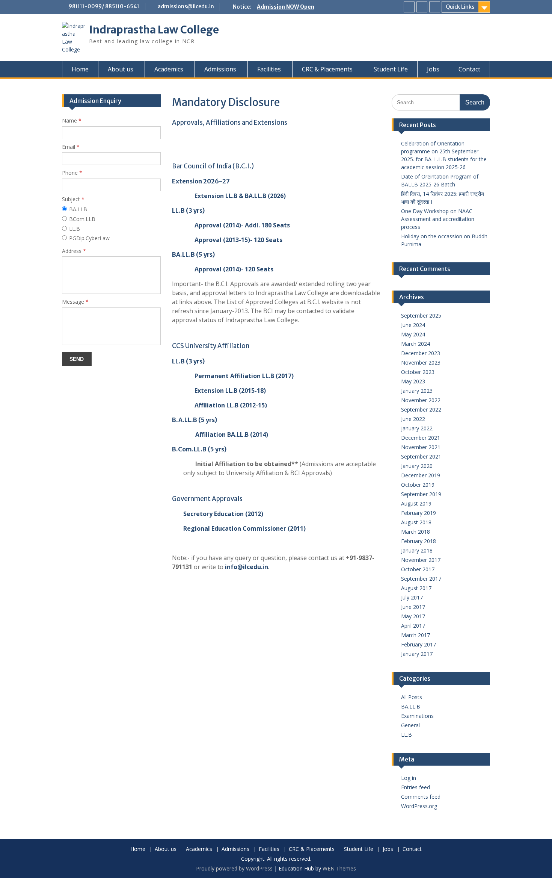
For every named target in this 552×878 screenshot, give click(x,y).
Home (80, 69)
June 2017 (413, 606)
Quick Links (460, 6)
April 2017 (413, 625)
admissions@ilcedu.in (186, 6)
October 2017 (417, 569)
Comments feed (420, 796)
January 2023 (417, 390)
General (410, 725)
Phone (72, 172)
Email (71, 146)
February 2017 (418, 644)
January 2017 (417, 653)
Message (75, 301)
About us (120, 69)
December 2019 (420, 475)
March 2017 (415, 635)
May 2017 (413, 616)
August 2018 (416, 522)
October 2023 (417, 371)
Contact (469, 69)
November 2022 (420, 400)
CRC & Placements (327, 69)
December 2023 (420, 353)
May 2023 (413, 381)
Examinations (417, 715)
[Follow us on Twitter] (434, 7)
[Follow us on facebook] (409, 7)
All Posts (411, 697)
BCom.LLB (82, 219)
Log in (408, 777)
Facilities (269, 69)
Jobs (433, 69)
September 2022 (421, 409)
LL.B (406, 734)
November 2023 (420, 362)
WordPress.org (419, 806)
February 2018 (418, 541)
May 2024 (413, 334)
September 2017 (421, 578)
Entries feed (415, 787)
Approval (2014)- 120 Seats (234, 269)
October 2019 (417, 484)
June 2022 (413, 418)
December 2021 (420, 437)
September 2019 (421, 494)
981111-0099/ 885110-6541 (104, 6)
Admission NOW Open (285, 6)
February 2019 (418, 512)
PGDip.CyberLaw (89, 238)
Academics (168, 69)
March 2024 (415, 343)
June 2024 (413, 324)
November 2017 (420, 559)
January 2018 (417, 550)
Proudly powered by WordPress (234, 868)
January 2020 (417, 465)
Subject (73, 199)
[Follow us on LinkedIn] (421, 7)
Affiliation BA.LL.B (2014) (231, 434)
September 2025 (421, 315)
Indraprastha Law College (154, 29)
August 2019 (416, 503)
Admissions (220, 69)
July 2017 (412, 597)
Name (71, 120)
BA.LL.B (410, 706)
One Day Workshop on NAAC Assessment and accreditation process (437, 218)
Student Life (391, 69)
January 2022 (417, 428)
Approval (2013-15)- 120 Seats (238, 240)
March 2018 (415, 531)
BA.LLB (78, 209)
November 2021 (420, 447)
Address (74, 250)
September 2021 (421, 456)
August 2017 (416, 588)
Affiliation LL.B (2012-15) (231, 405)
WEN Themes (339, 868)
